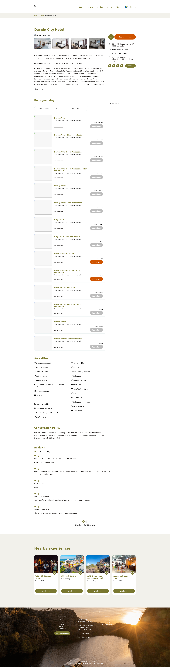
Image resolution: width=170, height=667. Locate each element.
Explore (90, 7)
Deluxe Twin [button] (60, 118)
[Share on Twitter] (113, 65)
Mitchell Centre (68, 576)
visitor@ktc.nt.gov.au (85, 637)
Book (62, 622)
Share (129, 66)
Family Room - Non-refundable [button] (68, 203)
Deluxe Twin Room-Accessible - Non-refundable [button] (71, 170)
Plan (118, 7)
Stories (100, 7)
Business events (62, 633)
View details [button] (58, 127)
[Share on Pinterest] (117, 65)
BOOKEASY (78, 663)
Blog (62, 624)
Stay (81, 7)
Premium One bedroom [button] (64, 287)
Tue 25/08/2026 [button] (43, 108)
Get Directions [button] (115, 103)
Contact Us (62, 628)
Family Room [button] (60, 186)
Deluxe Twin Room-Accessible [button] (68, 152)
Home (36, 15)
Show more (38, 89)
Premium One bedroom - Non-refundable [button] (67, 305)
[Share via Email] (121, 65)
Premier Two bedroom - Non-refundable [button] (67, 271)
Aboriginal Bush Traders (120, 577)
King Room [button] (59, 220)
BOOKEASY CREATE (97, 663)
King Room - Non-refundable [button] (67, 237)
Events (109, 7)
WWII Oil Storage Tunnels (43, 577)
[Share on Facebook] (109, 65)
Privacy (107, 620)
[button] (111, 37)
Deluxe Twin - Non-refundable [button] (68, 135)
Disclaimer (107, 622)
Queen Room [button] (60, 321)
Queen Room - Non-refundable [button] (68, 338)
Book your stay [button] (125, 37)
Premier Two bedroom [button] (64, 253)
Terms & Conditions (108, 624)
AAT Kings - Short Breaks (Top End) (95, 577)
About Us (62, 626)
